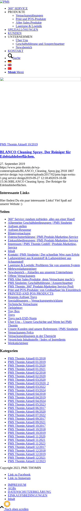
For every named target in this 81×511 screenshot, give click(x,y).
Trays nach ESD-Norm (22, 318)
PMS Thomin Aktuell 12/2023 (27, 461)
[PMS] (4, 1)
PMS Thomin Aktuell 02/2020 (27, 376)
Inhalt (11, 251)
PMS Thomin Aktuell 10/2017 (27, 425)
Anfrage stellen (17, 226)
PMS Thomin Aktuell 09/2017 (27, 418)
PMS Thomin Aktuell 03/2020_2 (28, 383)
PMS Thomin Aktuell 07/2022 (27, 415)
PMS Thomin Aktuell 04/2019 (27, 397)
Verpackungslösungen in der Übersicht (32, 336)
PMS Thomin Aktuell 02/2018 (27, 372)
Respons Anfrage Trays (22, 297)
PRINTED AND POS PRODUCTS (30, 293)
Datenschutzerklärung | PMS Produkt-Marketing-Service (43, 236)
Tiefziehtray (15, 307)
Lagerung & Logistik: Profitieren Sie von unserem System (44, 265)
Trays (11, 314)
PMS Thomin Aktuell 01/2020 (27, 365)
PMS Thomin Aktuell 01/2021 (27, 369)
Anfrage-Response (19, 229)
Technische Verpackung (23, 304)
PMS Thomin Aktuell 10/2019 (19, 144)
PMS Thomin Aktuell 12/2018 (27, 450)
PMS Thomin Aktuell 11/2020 (26, 436)
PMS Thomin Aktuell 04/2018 (27, 393)
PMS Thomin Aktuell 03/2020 (27, 379)
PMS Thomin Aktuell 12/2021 (27, 457)
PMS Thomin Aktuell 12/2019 (27, 454)
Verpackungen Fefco (21, 332)
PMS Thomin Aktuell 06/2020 (27, 411)
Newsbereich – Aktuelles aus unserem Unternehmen (40, 272)
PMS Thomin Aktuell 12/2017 (27, 447)
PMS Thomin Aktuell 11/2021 (26, 440)
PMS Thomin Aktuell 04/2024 (27, 401)
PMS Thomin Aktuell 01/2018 (27, 358)
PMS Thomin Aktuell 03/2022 (27, 386)
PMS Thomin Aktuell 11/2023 (26, 443)
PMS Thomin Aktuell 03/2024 (27, 390)
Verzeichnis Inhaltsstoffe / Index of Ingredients (36, 339)
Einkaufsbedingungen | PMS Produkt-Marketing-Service (43, 240)
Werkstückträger (18, 343)
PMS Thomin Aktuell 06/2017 (27, 408)
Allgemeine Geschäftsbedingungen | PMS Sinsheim (40, 222)
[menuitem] (44, 8)
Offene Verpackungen (21, 275)
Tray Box (14, 311)
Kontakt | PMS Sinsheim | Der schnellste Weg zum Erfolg (43, 254)
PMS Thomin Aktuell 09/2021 (27, 422)
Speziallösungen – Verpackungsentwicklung (35, 300)
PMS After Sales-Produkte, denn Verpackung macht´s (41, 279)
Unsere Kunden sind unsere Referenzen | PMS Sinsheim (43, 329)
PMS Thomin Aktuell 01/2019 (27, 362)
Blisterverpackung (19, 233)
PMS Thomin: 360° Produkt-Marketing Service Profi (41, 286)
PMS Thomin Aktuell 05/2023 (27, 404)
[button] (7, 504)
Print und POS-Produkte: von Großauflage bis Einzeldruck (44, 290)
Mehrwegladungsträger (22, 268)
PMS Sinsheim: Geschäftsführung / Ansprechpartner (40, 283)
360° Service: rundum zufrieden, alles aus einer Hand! (41, 219)
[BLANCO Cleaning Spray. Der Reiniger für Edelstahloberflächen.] (40, 80)
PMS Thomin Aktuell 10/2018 (27, 429)
